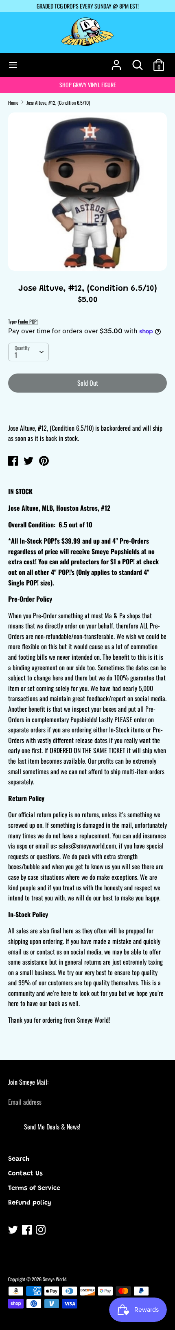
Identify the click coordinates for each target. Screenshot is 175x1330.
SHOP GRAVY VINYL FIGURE (87, 84)
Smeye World (54, 1279)
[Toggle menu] (13, 65)
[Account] (116, 62)
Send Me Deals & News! (52, 1126)
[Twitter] (14, 1231)
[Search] (137, 62)
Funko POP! (28, 321)
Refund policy (29, 1203)
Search (18, 1159)
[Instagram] (41, 1231)
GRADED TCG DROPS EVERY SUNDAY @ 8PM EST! (88, 6)
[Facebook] (27, 1231)
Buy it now (88, 407)
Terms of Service (34, 1188)
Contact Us (25, 1173)
